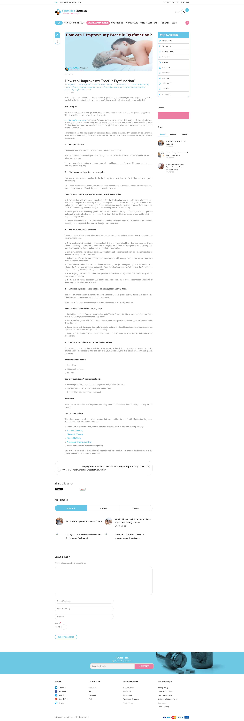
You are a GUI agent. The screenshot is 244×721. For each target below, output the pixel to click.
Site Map (92, 695)
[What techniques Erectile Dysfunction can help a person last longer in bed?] (161, 166)
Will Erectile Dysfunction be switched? (84, 521)
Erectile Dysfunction (86, 84)
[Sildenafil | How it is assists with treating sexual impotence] (108, 536)
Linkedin (62, 687)
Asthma (165, 62)
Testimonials (128, 703)
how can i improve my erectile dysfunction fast (96, 87)
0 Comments (69, 92)
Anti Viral (165, 89)
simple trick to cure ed (83, 90)
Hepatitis (165, 57)
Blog (90, 691)
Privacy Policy (163, 687)
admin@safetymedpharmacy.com (69, 2)
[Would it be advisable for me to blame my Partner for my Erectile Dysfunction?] (108, 521)
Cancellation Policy (165, 695)
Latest (136, 508)
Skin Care (166, 73)
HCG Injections (168, 51)
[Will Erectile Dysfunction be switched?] (59, 521)
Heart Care (166, 94)
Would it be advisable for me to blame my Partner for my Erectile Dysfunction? (133, 522)
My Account (185, 2)
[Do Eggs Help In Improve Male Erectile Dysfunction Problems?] (59, 536)
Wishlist (175, 2)
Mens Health (167, 41)
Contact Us (127, 691)
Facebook (63, 691)
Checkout (166, 2)
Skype (61, 703)
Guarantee (162, 703)
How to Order (128, 687)
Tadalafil (109, 84)
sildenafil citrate (99, 84)
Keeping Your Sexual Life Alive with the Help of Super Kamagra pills (113, 466)
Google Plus (63, 699)
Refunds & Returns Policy (167, 699)
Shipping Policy (163, 707)
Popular (103, 508)
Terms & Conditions (165, 691)
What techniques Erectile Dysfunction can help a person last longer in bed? (176, 166)
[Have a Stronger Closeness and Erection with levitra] (161, 154)
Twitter (61, 695)
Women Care (167, 46)
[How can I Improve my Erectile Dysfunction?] (108, 51)
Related (71, 508)
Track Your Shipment (131, 699)
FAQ (90, 699)
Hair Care (166, 67)
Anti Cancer (166, 83)
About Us (92, 687)
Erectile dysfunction (125, 84)
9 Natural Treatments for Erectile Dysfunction (84, 469)
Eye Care (165, 78)
